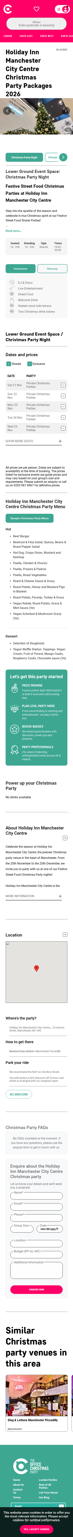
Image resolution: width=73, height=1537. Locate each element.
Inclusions (20, 268)
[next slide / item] (66, 111)
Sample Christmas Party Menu (29, 518)
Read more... (14, 230)
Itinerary (52, 268)
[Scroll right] (63, 157)
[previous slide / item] (7, 111)
